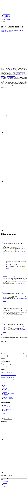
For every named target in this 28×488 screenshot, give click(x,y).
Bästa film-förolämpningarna (7, 377)
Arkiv (2, 418)
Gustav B (5, 293)
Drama (5, 392)
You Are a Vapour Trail (21, 298)
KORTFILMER (7, 19)
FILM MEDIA (6, 14)
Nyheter (2, 31)
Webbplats (3, 358)
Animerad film (6, 390)
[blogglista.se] (15, 439)
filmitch (5, 276)
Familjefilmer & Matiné (8, 393)
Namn (2, 353)
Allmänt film (18, 30)
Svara (4, 253)
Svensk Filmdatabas (7, 406)
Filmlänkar (5, 410)
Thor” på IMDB (12, 69)
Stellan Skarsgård (11, 76)
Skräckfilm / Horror (7, 397)
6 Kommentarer (8, 31)
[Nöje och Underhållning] (15, 472)
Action (5, 389)
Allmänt (5, 385)
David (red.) (4, 30)
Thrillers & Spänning (8, 398)
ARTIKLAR (6, 18)
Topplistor (5, 386)
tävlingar (5, 411)
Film (22, 30)
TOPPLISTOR (6, 16)
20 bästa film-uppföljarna (6, 372)
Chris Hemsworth (20, 73)
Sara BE (5, 324)
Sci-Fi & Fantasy (7, 396)
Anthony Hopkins (19, 74)
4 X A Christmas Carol (20, 283)
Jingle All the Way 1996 (19, 251)
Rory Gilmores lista (20, 329)
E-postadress (4, 356)
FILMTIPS (6, 15)
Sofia (4, 243)
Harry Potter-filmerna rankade (7, 380)
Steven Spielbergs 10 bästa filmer (8, 375)
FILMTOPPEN (7, 409)
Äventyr (5, 399)
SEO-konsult (6, 405)
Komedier (5, 394)
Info (4, 413)
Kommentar (4, 341)
